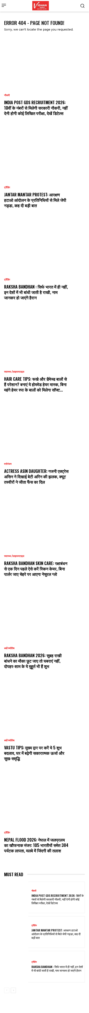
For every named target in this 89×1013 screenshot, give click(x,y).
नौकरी (7, 95)
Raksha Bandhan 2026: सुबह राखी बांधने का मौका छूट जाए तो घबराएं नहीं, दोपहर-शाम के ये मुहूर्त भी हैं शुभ (33, 660)
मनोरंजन (8, 464)
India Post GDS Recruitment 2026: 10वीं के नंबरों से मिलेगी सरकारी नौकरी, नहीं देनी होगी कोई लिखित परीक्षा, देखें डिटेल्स (36, 107)
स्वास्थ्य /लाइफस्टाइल (14, 372)
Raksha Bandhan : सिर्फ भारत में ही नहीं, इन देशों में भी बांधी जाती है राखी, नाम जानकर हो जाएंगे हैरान (36, 292)
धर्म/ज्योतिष (9, 648)
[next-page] (13, 990)
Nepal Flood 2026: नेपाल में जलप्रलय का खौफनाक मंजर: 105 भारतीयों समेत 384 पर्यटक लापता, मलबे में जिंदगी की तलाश (36, 845)
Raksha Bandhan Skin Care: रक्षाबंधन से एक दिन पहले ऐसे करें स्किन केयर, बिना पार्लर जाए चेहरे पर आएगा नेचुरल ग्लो (35, 568)
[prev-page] (6, 990)
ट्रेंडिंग (7, 187)
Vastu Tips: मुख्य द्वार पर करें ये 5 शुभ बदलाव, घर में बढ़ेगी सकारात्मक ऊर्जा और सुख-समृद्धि (34, 752)
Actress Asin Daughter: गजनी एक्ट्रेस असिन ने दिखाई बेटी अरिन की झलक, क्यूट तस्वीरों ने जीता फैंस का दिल (36, 476)
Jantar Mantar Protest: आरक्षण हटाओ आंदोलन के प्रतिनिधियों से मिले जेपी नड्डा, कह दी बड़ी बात (35, 199)
